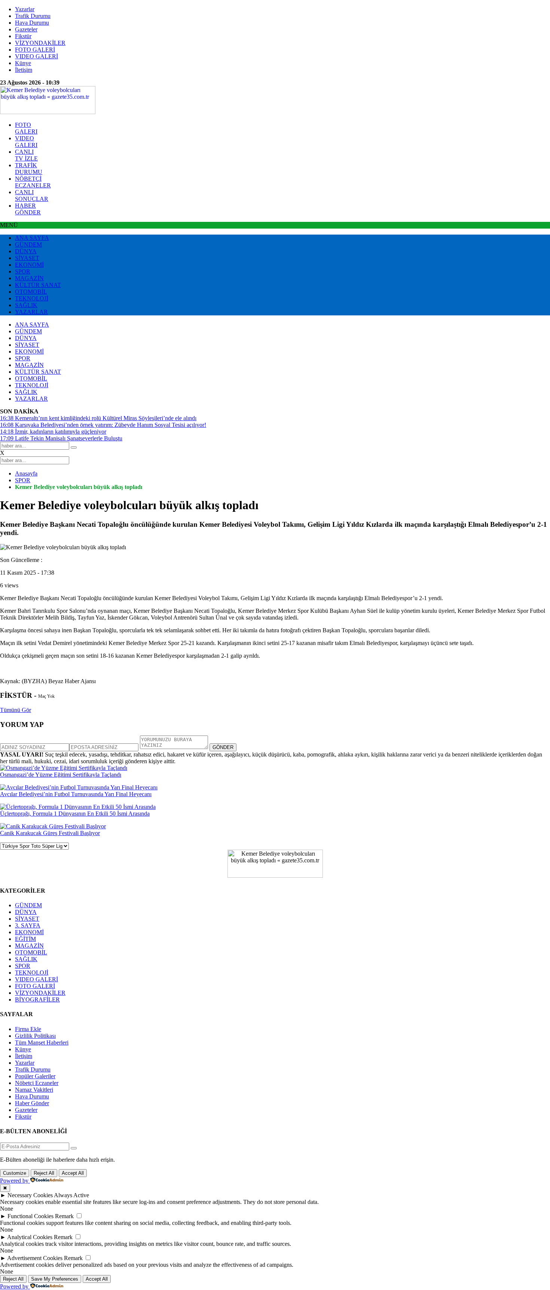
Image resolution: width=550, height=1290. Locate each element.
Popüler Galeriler (35, 1076)
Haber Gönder (32, 1103)
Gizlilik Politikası (35, 1036)
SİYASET (27, 258)
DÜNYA (26, 251)
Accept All (73, 1173)
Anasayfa (26, 473)
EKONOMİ (29, 265)
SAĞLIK (26, 305)
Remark (64, 1216)
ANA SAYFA (32, 238)
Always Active (71, 1195)
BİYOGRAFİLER (37, 999)
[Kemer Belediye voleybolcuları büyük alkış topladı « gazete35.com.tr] (47, 112)
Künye (23, 63)
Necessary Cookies (30, 1195)
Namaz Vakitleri (34, 1089)
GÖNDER (223, 747)
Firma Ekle (28, 1029)
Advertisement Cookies (34, 1258)
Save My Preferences (54, 1279)
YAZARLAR (31, 312)
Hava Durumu (32, 22)
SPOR (22, 271)
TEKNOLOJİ (31, 298)
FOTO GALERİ (35, 49)
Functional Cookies (30, 1216)
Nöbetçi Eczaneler (36, 1083)
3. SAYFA (27, 925)
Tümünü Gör (15, 710)
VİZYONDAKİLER (40, 43)
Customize (14, 1173)
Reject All (44, 1173)
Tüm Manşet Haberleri (41, 1042)
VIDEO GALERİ (36, 56)
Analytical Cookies (29, 1237)
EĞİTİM (25, 939)
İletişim (23, 70)
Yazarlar (24, 9)
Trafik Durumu (33, 16)
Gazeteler (26, 29)
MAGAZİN (29, 278)
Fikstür (23, 36)
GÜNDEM (28, 244)
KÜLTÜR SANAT (38, 285)
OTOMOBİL (31, 291)
